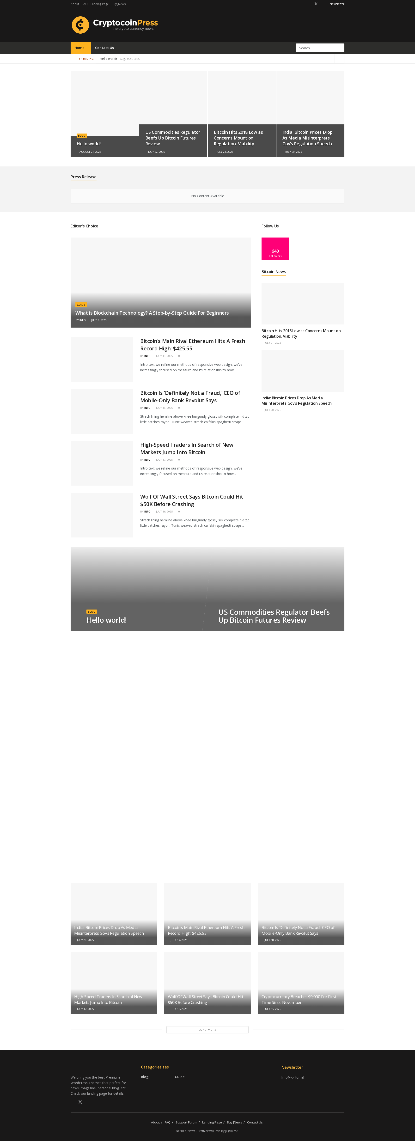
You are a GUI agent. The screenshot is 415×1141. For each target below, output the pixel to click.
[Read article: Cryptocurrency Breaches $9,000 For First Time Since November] (301, 983)
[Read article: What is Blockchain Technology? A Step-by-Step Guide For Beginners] (161, 283)
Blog (82, 135)
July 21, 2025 (224, 151)
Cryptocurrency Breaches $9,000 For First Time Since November (299, 999)
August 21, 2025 (90, 151)
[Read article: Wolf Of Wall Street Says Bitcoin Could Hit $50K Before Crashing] (102, 515)
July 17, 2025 (164, 459)
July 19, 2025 (164, 356)
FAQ (85, 4)
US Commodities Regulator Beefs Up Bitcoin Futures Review (172, 138)
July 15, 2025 (272, 1009)
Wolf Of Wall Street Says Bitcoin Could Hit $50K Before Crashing (191, 500)
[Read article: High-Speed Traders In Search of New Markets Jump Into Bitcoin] (102, 463)
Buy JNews (119, 4)
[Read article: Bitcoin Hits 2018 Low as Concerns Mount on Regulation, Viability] (303, 304)
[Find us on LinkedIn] (322, 4)
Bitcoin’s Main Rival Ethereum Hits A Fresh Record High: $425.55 (145, 58)
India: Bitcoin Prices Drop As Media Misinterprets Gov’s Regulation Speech (307, 138)
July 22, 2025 (156, 151)
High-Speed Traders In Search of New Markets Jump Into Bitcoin (186, 448)
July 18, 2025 (164, 407)
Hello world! (108, 58)
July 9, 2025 (98, 320)
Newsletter (337, 4)
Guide (81, 304)
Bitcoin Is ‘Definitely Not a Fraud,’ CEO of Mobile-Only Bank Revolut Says (190, 396)
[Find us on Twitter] (316, 4)
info (82, 320)
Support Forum (186, 1122)
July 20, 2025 (293, 151)
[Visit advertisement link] (303, 463)
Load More (207, 1029)
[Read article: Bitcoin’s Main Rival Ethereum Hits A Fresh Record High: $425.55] (102, 359)
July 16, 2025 (164, 511)
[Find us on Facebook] (309, 4)
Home (79, 47)
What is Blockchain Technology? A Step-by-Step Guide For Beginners (152, 313)
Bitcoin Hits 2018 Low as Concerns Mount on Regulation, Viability (238, 138)
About (75, 4)
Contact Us (104, 47)
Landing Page (100, 4)
